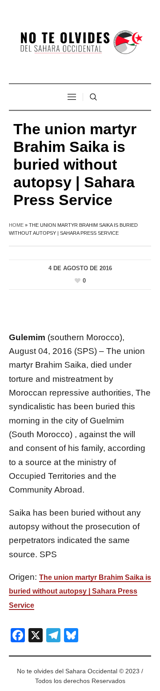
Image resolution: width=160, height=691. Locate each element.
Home (16, 225)
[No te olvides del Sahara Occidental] (80, 43)
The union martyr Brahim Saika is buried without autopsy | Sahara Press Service (80, 591)
